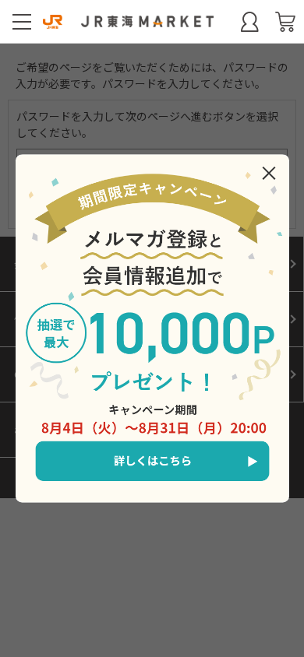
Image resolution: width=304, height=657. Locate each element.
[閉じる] (268, 172)
